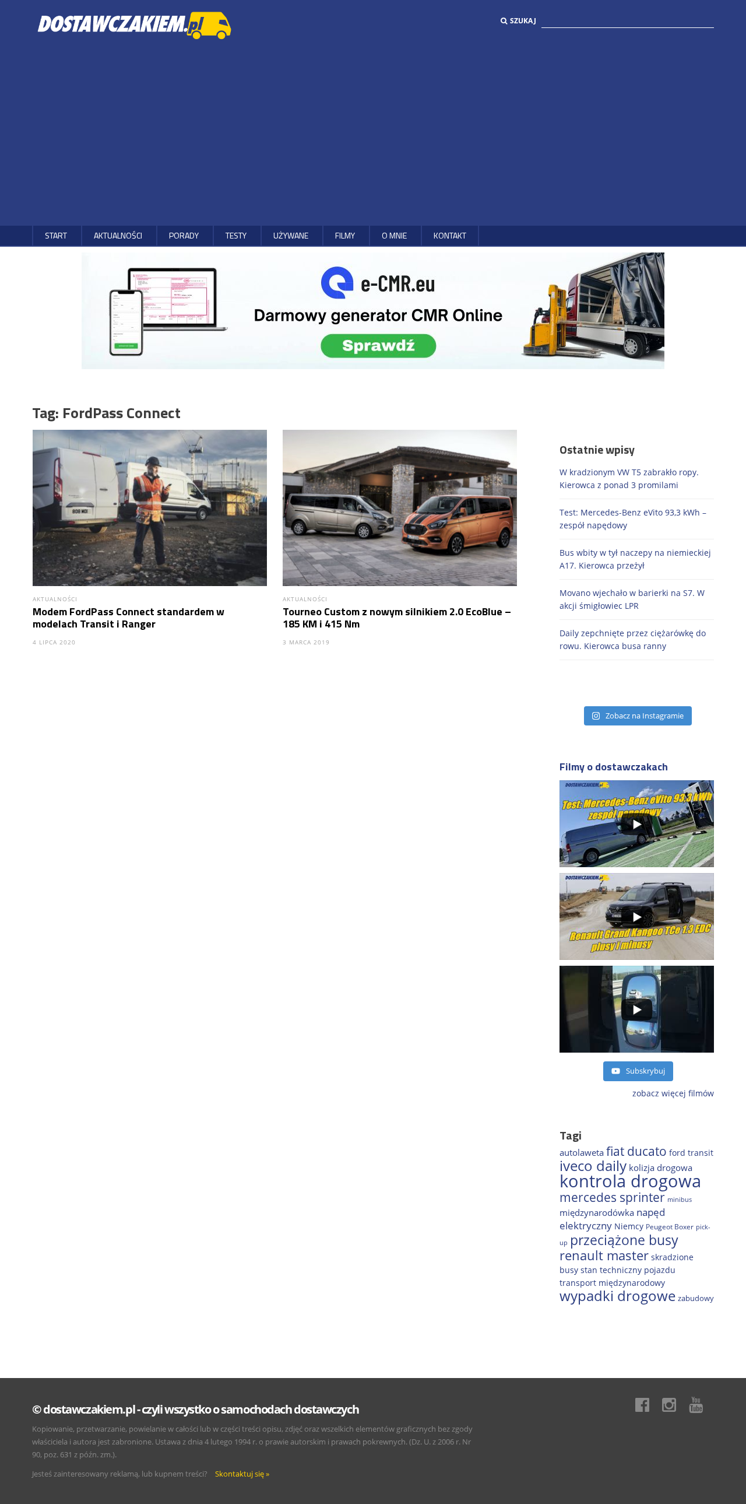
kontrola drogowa (630, 1181)
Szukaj (523, 21)
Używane (290, 235)
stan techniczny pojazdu (627, 1269)
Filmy (345, 235)
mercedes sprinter (612, 1197)
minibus (679, 1199)
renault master (604, 1255)
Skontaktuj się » (242, 1473)
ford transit (691, 1152)
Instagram (675, 1405)
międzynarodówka (597, 1212)
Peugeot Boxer (670, 1226)
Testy (236, 235)
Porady (184, 235)
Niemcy (628, 1226)
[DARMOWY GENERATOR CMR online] (373, 309)
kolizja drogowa (660, 1167)
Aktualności (118, 235)
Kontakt (450, 235)
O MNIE (394, 235)
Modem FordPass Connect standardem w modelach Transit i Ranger (128, 617)
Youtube (701, 1405)
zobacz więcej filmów (673, 1093)
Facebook (648, 1405)
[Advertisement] (373, 132)
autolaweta (582, 1152)
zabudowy (696, 1298)
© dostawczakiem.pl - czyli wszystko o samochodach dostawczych (195, 1409)
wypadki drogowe (617, 1295)
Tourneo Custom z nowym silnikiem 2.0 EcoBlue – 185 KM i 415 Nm (397, 617)
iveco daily (593, 1165)
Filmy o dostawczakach (614, 766)
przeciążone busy (624, 1239)
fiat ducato (636, 1151)
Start (56, 235)
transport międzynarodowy (612, 1282)
